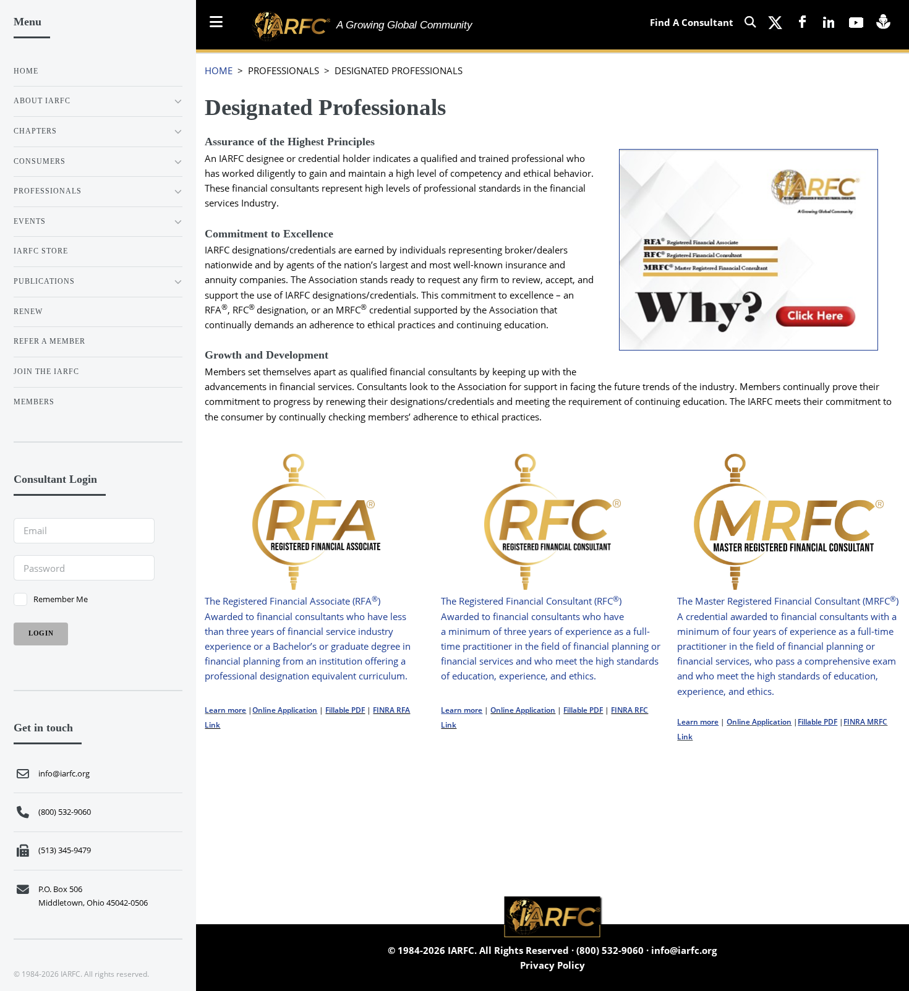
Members (34, 402)
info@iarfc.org (684, 950)
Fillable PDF (345, 710)
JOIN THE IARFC (46, 371)
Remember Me (60, 599)
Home (26, 71)
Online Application (284, 710)
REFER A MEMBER (49, 341)
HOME (219, 70)
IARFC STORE (41, 251)
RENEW (28, 311)
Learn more (225, 710)
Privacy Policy (552, 965)
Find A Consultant (691, 22)
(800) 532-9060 (610, 950)
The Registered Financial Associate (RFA (288, 601)
